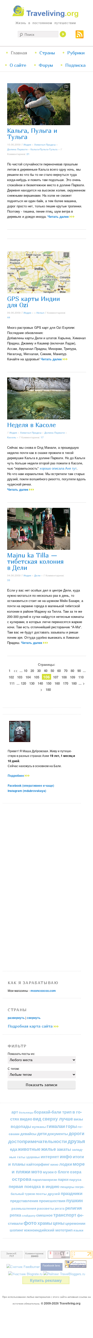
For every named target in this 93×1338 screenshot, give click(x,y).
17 (42, 437)
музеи (48, 1171)
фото (30, 1222)
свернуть (33, 1017)
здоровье (33, 1157)
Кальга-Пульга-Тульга (44, 149)
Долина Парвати (17, 149)
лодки (65, 1164)
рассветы (45, 1208)
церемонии (75, 1223)
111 (12, 683)
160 (57, 683)
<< (16, 670)
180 (74, 683)
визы (78, 1119)
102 (11, 677)
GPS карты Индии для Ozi (33, 302)
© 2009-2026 (60, 1303)
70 (65, 670)
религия (73, 1208)
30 (39, 670)
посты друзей (48, 1193)
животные (29, 1149)
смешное (44, 1215)
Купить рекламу (46, 1280)
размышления (23, 1208)
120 (23, 683)
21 (28, 154)
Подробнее (16, 775)
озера (75, 1172)
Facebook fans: (52, 1265)
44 (8, 317)
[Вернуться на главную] (46, 16)
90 (79, 670)
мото (36, 1171)
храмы (44, 1223)
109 (72, 677)
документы (57, 1133)
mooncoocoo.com (43, 990)
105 (36, 677)
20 (32, 670)
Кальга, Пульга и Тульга (32, 134)
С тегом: (13, 1068)
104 (28, 677)
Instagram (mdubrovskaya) (27, 790)
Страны (47, 52)
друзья (76, 1141)
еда (13, 1149)
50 (52, 670)
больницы (26, 1112)
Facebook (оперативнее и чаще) (31, 785)
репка (15, 1215)
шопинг (16, 1230)
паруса (75, 1179)
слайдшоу (28, 1215)
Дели (37, 575)
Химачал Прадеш (45, 144)
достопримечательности (37, 1141)
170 (65, 683)
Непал (40, 312)
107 (55, 677)
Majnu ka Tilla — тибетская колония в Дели (35, 561)
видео (26, 1119)
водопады (21, 1126)
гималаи (56, 1126)
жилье (48, 1149)
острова (21, 1179)
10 (25, 670)
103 (19, 677)
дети (42, 1133)
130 (31, 683)
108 (64, 677)
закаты (64, 1149)
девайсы (28, 1133)
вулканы (39, 1126)
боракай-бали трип (53, 1112)
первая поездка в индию (34, 1186)
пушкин (74, 1200)
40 (45, 670)
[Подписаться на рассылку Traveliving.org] (79, 36)
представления (24, 1200)
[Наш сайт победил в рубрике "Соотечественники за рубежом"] (76, 1266)
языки (78, 1230)
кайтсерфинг (38, 1164)
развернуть (16, 1017)
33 (8, 580)
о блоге (61, 1172)
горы (71, 1126)
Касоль (11, 437)
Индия (27, 144)
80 (72, 670)
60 (59, 670)
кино (54, 1164)
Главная (19, 52)
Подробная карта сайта (31, 1026)
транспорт (64, 1215)
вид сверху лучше (53, 1118)
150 (48, 683)
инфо (66, 1156)
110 (81, 677)
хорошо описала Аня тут (58, 468)
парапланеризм (44, 1179)
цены (58, 1223)
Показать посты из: (21, 1053)
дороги (76, 1133)
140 (40, 683)
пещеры (67, 1186)
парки (63, 1179)
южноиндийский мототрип (48, 1230)
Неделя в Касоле (31, 425)
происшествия (52, 1200)
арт (14, 1112)
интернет (50, 1156)
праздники (71, 1193)
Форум (46, 65)
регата (59, 1208)
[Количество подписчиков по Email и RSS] (23, 1266)
